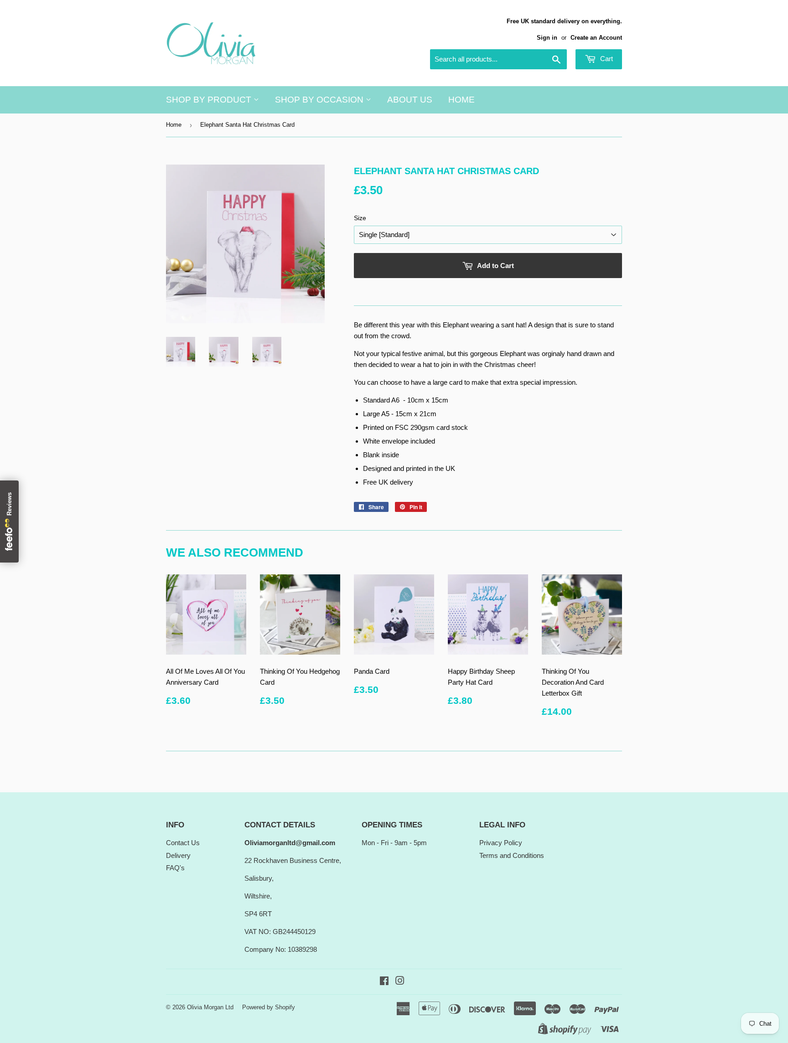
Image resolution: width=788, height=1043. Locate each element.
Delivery (178, 855)
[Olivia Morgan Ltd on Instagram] (399, 982)
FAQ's (175, 868)
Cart (605, 58)
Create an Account (596, 37)
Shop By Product (210, 99)
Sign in (547, 37)
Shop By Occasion (320, 99)
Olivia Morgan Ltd (210, 1007)
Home (461, 99)
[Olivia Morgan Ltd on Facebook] (384, 982)
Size (360, 218)
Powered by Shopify (268, 1007)
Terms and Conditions (511, 855)
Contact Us (183, 843)
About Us (409, 99)
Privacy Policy (500, 843)
